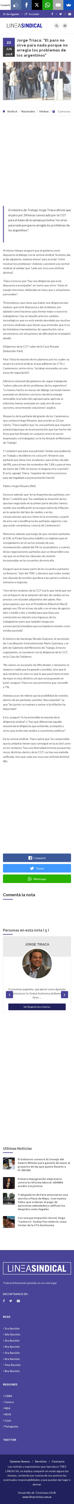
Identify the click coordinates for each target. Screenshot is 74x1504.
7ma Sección (13, 1364)
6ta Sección (12, 1359)
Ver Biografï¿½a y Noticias (37, 1006)
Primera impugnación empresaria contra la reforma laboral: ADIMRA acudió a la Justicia (40, 1182)
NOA (8, 1414)
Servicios (41, 1461)
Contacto (58, 1461)
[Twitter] (62, 14)
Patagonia (11, 1426)
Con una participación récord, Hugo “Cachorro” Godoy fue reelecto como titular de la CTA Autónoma (42, 1221)
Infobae (44, 111)
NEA (7, 1408)
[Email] (58, 5)
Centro (9, 1402)
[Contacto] (69, 14)
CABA (8, 1396)
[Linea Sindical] (24, 26)
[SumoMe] (68, 5)
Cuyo (8, 1420)
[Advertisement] (37, 163)
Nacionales (28, 111)
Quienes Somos (20, 1461)
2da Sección (12, 1334)
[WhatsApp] (47, 5)
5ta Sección (12, 1352)
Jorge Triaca (37, 944)
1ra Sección (12, 1328)
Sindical (12, 111)
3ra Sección (12, 1340)
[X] (37, 5)
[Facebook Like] (16, 5)
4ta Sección (12, 1346)
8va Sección (12, 1371)
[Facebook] (54, 14)
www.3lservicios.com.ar (37, 1496)
